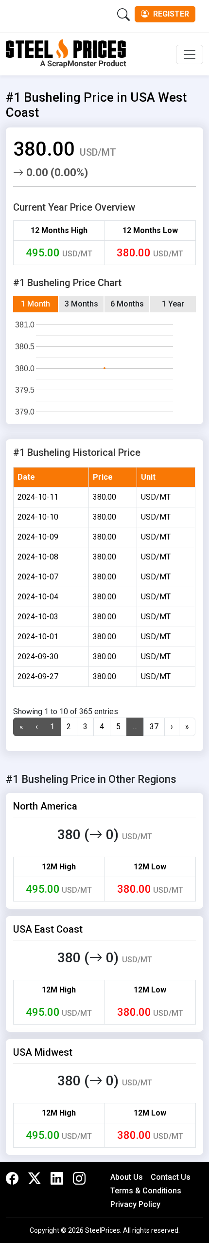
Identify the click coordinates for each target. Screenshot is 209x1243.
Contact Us (171, 1177)
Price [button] (103, 477)
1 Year (173, 303)
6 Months (127, 303)
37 (154, 726)
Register (170, 13)
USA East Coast (48, 929)
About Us (126, 1177)
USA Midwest (42, 1052)
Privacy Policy (135, 1204)
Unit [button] (148, 477)
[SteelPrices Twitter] (34, 1179)
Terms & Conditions (145, 1190)
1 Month (35, 303)
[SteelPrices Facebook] (14, 1179)
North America (45, 806)
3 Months (81, 303)
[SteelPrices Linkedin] (57, 1179)
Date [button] (26, 477)
